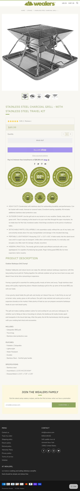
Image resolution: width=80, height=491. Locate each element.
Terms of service (7, 457)
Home (23, 10)
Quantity (10, 134)
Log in (64, 3)
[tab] (25, 96)
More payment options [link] (40, 156)
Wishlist (4, 460)
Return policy (6, 443)
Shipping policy (7, 439)
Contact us (5, 432)
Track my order (7, 436)
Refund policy (6, 446)
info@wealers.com (48, 432)
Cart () (71, 3)
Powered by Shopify (7, 488)
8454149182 (46, 436)
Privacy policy (6, 453)
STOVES (29, 10)
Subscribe (63, 405)
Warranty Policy (7, 450)
